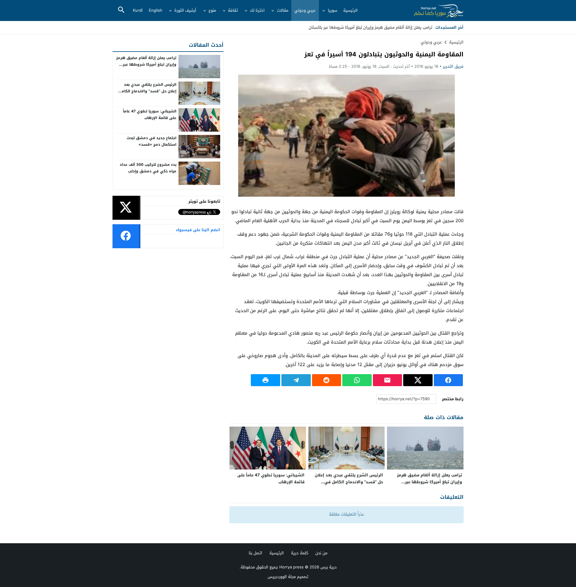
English (155, 10)
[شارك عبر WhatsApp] (357, 380)
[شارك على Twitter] (418, 380)
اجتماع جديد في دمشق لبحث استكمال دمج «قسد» (151, 141)
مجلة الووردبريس (282, 576)
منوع (212, 10)
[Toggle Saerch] (121, 10)
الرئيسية (350, 10)
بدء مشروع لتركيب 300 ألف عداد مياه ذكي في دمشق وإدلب (148, 167)
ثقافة (233, 10)
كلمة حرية (299, 553)
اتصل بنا (255, 553)
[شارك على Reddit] (327, 380)
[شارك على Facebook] (448, 380)
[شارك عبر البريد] (387, 380)
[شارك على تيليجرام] (296, 380)
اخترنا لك (257, 10)
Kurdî (137, 10)
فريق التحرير (453, 66)
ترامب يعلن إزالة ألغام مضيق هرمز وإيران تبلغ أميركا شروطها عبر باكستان (429, 482)
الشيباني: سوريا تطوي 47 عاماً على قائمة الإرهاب (270, 478)
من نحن (321, 553)
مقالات (282, 10)
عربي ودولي (305, 10)
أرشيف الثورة (185, 10)
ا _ (430, 27)
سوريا (332, 10)
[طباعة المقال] (265, 380)
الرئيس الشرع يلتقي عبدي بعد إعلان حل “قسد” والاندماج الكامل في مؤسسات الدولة (349, 482)
